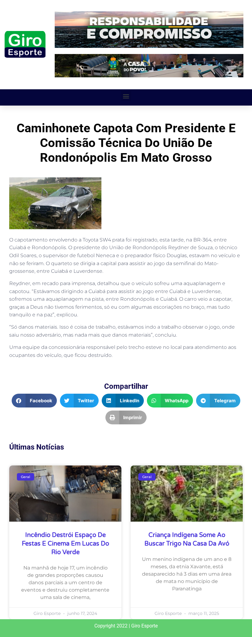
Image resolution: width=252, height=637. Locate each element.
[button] (126, 96)
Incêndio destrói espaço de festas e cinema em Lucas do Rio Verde (65, 543)
